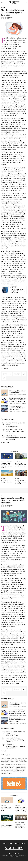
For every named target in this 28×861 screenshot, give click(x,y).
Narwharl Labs (15, 766)
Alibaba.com (8, 758)
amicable (4, 582)
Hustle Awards (19, 763)
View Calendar (5, 442)
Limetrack (8, 764)
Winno (11, 773)
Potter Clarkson (8, 768)
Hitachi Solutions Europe (11, 763)
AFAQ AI (3, 758)
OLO (14, 767)
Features (3, 461)
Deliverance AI (10, 760)
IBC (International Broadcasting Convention (15, 432)
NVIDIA (11, 767)
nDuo (2, 767)
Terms (23, 843)
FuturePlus (12, 761)
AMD (12, 758)
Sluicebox (14, 768)
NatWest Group (22, 766)
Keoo (3, 764)
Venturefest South (5, 773)
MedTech (4, 766)
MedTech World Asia (12, 426)
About (4, 843)
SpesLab (19, 768)
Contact (11, 843)
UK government (9, 771)
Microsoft (9, 766)
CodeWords (3, 760)
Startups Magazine (6, 770)
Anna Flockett (10, 17)
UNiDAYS (15, 771)
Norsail (6, 767)
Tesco (16, 770)
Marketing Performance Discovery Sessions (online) (16, 438)
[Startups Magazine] (14, 2)
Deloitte (15, 760)
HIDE (4, 763)
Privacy (17, 843)
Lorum (21, 764)
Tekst (12, 770)
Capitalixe (24, 758)
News (2, 495)
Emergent (19, 760)
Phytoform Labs (19, 767)
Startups (3, 7)
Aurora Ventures (18, 758)
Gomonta (17, 761)
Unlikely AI (20, 771)
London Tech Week (15, 764)
